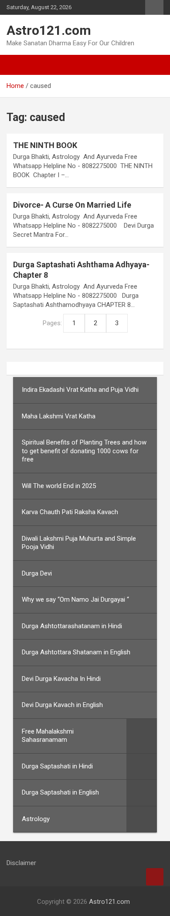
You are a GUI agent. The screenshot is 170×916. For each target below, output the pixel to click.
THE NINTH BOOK (45, 145)
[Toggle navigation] (17, 65)
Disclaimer (21, 863)
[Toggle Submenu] (141, 736)
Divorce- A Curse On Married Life (72, 204)
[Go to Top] (154, 877)
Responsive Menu (154, 7)
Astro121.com (49, 30)
